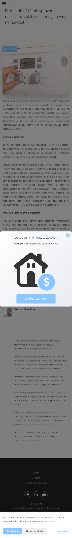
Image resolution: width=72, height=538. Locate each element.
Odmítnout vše (35, 531)
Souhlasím (13, 531)
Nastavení (63, 530)
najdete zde (49, 521)
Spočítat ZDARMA (36, 298)
